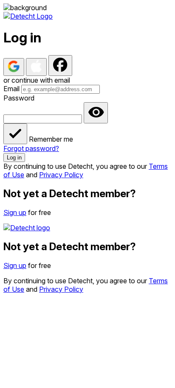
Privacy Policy (61, 174)
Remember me (51, 139)
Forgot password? (31, 148)
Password (18, 98)
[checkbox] (15, 133)
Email (11, 88)
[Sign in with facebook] (60, 65)
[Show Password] (96, 112)
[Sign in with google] (13, 67)
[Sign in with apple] (36, 67)
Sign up (14, 212)
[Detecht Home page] (28, 16)
